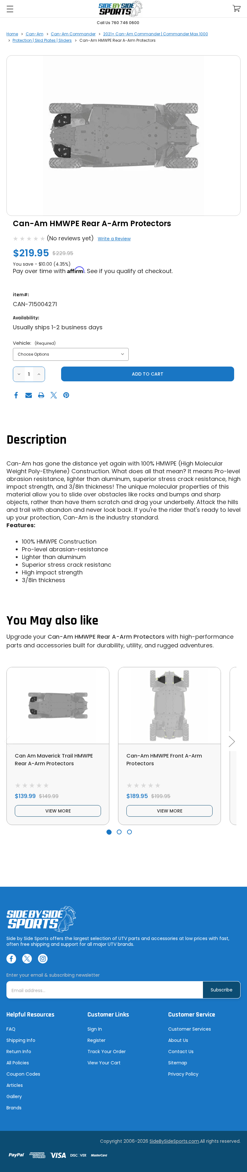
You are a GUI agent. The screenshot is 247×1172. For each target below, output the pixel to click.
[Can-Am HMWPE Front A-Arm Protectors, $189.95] (169, 705)
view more (58, 811)
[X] (53, 395)
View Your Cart (104, 1063)
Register (96, 1040)
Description (36, 440)
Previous (7, 741)
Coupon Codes (23, 1074)
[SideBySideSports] (120, 9)
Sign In (94, 1029)
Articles (14, 1085)
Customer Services (189, 1029)
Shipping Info (20, 1040)
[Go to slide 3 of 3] (129, 832)
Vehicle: (34, 343)
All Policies (17, 1063)
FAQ (10, 1029)
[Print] (41, 395)
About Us (178, 1040)
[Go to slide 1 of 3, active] (108, 832)
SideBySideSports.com (174, 1141)
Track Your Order (106, 1051)
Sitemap (177, 1063)
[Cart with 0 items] (237, 8)
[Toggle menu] (10, 9)
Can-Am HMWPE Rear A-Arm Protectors (106, 637)
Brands (14, 1108)
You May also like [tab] (52, 621)
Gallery (14, 1096)
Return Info (18, 1051)
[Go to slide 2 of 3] (119, 832)
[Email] (28, 395)
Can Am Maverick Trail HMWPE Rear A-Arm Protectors (54, 759)
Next (231, 741)
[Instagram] (43, 958)
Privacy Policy (183, 1074)
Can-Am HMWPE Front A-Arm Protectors (164, 759)
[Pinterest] (66, 395)
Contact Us (181, 1051)
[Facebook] (16, 395)
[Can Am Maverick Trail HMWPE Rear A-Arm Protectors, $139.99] (58, 705)
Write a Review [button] (114, 238)
